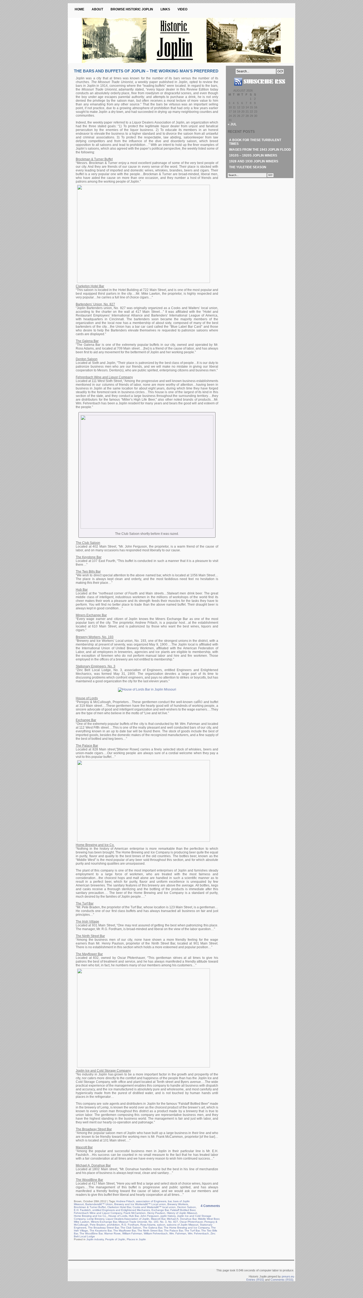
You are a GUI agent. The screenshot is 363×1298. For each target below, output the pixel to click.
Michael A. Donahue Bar (181, 1218)
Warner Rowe (112, 1233)
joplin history (168, 1215)
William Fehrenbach (156, 1233)
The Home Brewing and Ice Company (186, 1227)
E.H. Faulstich (82, 1210)
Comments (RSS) (282, 1279)
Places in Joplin (136, 1239)
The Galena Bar (152, 1227)
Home (79, 9)
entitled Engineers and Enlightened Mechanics (121, 1210)
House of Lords (117, 1215)
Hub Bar (134, 1215)
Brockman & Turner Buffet (90, 1207)
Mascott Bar (158, 1218)
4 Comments (210, 1206)
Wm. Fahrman (177, 1233)
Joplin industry (95, 1239)
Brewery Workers (177, 1204)
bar (170, 1201)
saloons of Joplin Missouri (182, 1224)
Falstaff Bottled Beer (182, 1210)
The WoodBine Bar (91, 1233)
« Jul (232, 124)
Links (165, 9)
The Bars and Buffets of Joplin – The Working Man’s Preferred (146, 71)
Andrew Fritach (125, 1201)
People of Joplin (115, 1239)
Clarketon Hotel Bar (119, 1207)
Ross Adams (147, 1224)
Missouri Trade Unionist (133, 1221)
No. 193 (153, 1221)
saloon (161, 1224)
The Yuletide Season (247, 167)
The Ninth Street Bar (149, 1230)
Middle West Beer (208, 1218)
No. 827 (173, 1221)
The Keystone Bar (101, 1230)
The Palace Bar (173, 1230)
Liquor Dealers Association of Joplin (127, 1218)
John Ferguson (149, 1215)
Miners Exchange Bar (104, 1221)
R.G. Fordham (130, 1224)
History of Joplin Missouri (182, 1212)
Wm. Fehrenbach (198, 1233)
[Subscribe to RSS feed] (259, 88)
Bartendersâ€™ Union (99, 1204)
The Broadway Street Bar (103, 1227)
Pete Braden (97, 1224)
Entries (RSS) (255, 1279)
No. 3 (163, 1221)
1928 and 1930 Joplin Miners (253, 161)
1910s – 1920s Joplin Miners (253, 155)
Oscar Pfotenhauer (191, 1221)
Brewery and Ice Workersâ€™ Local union (140, 1204)
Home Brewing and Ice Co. (90, 1215)
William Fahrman (132, 1233)
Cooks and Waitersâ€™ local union (154, 1207)
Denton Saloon (186, 1207)
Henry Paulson (156, 1212)
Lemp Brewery (95, 1218)
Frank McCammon (135, 1212)
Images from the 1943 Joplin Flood (260, 149)
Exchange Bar (160, 1210)
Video (182, 9)
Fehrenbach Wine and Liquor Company (98, 1212)
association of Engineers (151, 1201)
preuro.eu (288, 1276)
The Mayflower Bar (124, 1230)
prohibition (113, 1224)
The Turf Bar (192, 1230)
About (97, 9)
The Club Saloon (130, 1227)
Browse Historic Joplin (132, 9)
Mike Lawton (81, 1221)
